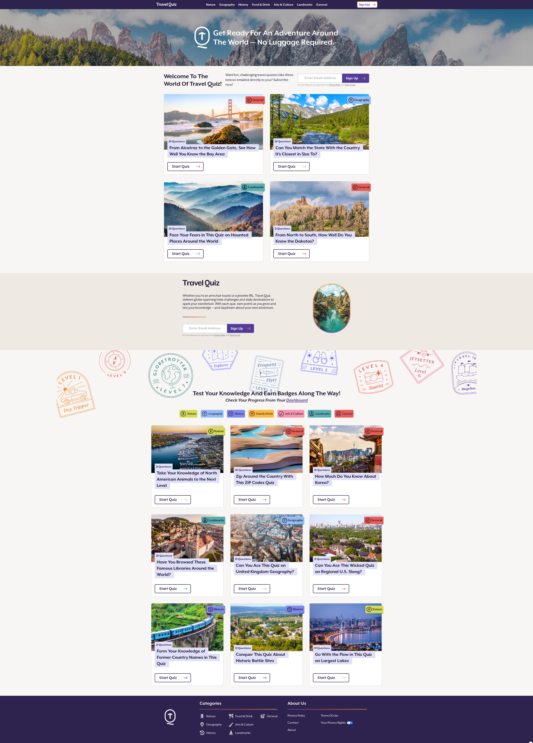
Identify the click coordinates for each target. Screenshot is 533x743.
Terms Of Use (329, 715)
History (243, 4)
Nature (210, 4)
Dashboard (297, 400)
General (321, 4)
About (292, 730)
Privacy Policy (334, 85)
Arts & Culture (283, 4)
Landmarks (305, 4)
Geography (227, 4)
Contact (293, 722)
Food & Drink (261, 4)
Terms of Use (350, 85)
